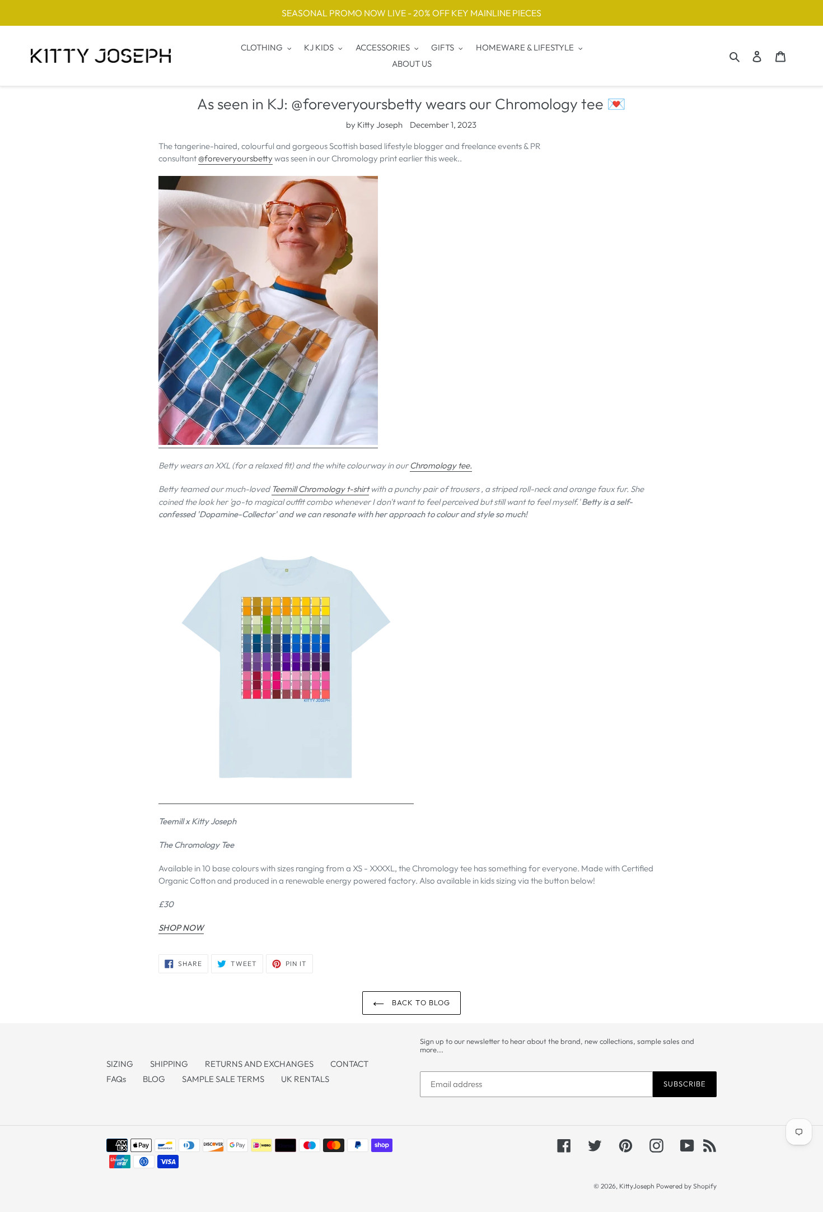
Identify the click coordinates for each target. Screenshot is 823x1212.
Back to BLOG (420, 1002)
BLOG (154, 1079)
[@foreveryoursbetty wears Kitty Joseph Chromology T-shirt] (268, 442)
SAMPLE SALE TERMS (223, 1079)
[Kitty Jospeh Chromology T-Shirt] (286, 798)
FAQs (116, 1079)
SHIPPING (169, 1063)
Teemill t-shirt (320, 489)
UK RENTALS (305, 1079)
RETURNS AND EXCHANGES (259, 1063)
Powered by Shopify (686, 1186)
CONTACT (349, 1063)
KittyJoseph (636, 1186)
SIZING (119, 1063)
